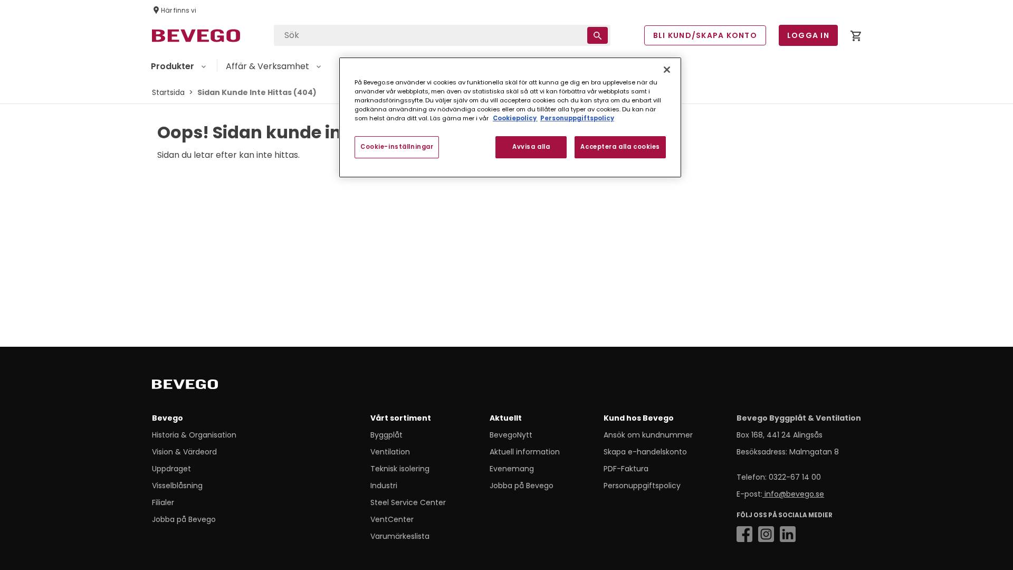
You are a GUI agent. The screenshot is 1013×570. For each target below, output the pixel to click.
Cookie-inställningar (396, 146)
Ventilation (390, 451)
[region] (510, 117)
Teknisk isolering (399, 468)
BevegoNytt (511, 435)
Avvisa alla (531, 146)
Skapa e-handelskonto (645, 451)
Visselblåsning (177, 485)
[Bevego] (199, 386)
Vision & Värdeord (184, 451)
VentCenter (392, 519)
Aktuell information (525, 451)
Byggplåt (386, 435)
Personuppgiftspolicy (642, 485)
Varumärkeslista (399, 536)
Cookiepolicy (515, 118)
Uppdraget (171, 468)
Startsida (168, 92)
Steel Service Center (408, 502)
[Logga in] (855, 38)
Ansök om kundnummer (648, 435)
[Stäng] (666, 69)
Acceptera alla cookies (620, 146)
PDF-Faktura (626, 468)
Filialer (163, 502)
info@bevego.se (793, 494)
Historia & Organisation (194, 435)
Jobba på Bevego (184, 519)
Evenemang (512, 468)
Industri (383, 485)
